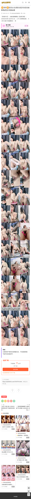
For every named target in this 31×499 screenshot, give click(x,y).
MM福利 (15, 496)
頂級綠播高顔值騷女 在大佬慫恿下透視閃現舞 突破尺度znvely (8, 484)
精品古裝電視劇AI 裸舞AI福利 (22, 477)
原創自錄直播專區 (15, 13)
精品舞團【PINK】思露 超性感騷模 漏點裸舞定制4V (8, 452)
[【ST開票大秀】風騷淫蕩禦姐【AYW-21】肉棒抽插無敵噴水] (23, 448)
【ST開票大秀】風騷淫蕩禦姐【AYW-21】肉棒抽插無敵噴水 (22, 460)
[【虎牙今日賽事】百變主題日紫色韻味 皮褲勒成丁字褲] (8, 419)
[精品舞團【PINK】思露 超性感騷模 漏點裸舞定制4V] (8, 444)
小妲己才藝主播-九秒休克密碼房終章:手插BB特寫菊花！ (8, 408)
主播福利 (4, 396)
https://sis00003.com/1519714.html (12, 381)
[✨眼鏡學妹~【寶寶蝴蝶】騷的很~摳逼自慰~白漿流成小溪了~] (23, 423)
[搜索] (22, 2)
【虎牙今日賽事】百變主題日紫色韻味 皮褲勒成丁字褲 (8, 427)
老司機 (6, 2)
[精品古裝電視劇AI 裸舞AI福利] (23, 469)
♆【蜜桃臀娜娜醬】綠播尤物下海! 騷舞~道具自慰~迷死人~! (23, 408)
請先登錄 (15, 369)
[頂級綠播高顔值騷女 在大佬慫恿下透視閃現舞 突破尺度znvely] (8, 473)
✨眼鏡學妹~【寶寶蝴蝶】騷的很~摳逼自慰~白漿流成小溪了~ (22, 435)
